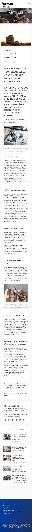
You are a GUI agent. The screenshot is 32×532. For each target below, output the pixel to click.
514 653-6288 (10, 510)
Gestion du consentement (16, 527)
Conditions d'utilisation (23, 526)
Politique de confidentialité (9, 526)
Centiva (19, 530)
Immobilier (9, 50)
